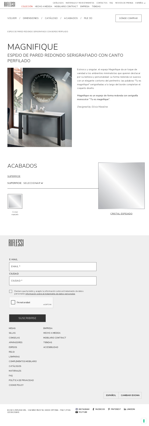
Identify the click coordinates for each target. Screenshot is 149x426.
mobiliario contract (66, 6)
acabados (71, 18)
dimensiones (31, 18)
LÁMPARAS (14, 356)
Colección (27, 6)
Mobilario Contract (54, 338)
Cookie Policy (16, 385)
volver (12, 18)
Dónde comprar (128, 18)
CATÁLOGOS (15, 366)
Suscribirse (27, 318)
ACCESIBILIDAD (50, 347)
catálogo (51, 18)
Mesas (12, 328)
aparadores (15, 342)
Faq (111, 3)
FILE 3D (88, 18)
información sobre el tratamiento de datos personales (50, 294)
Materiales (15, 371)
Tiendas (96, 6)
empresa (84, 6)
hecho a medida (43, 6)
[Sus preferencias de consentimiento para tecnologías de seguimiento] (144, 421)
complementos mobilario (23, 361)
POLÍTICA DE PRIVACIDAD (21, 380)
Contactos (101, 3)
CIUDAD (14, 273)
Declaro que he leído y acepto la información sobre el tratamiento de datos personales (49, 292)
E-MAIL (13, 259)
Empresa (48, 328)
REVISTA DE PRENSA (124, 3)
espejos (13, 347)
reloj (12, 352)
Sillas (12, 333)
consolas (14, 338)
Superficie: (14, 183)
